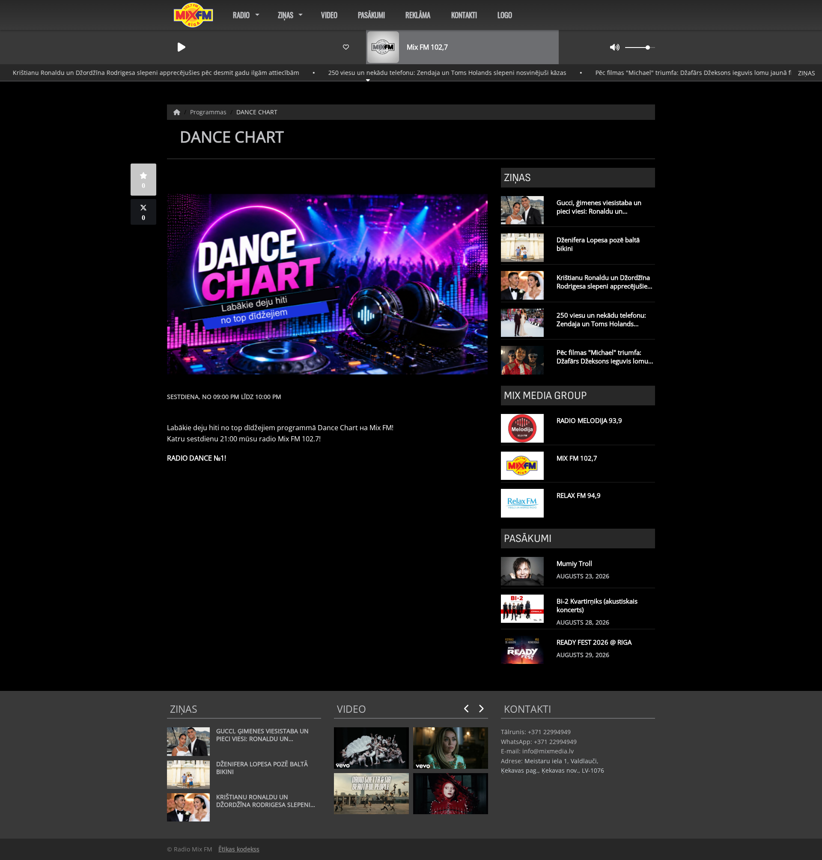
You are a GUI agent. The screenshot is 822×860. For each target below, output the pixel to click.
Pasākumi (371, 14)
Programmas (209, 112)
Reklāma (417, 14)
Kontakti (464, 14)
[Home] (177, 112)
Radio (241, 14)
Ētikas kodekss (238, 849)
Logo (504, 14)
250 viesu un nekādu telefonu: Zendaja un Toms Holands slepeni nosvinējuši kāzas (420, 72)
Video (329, 14)
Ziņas (285, 14)
